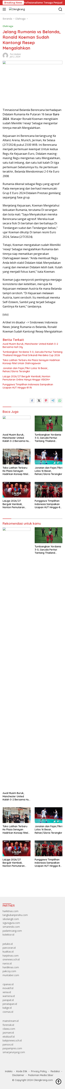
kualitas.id (8, 951)
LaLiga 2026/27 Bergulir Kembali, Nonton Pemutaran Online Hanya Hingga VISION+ (26, 378)
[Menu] (5, 9)
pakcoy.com (9, 971)
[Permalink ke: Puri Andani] (5, 55)
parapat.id (8, 1000)
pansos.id (8, 1044)
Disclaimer (18, 1075)
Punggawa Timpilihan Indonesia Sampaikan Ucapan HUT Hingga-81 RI (28, 386)
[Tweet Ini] (39, 400)
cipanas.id (8, 984)
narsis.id (7, 963)
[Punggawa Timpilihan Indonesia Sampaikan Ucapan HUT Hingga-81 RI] (49, 490)
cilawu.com (9, 1028)
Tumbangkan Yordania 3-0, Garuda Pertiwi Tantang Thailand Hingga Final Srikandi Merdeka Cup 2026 (32, 353)
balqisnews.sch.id (12, 1040)
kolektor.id (8, 934)
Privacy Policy (39, 1071)
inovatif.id (8, 988)
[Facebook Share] (32, 400)
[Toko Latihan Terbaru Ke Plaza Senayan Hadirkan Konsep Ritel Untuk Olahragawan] (17, 456)
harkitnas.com (10, 911)
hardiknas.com (11, 967)
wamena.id (9, 996)
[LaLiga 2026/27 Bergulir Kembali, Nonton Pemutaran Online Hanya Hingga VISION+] (17, 490)
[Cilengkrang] (16, 9)
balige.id (7, 1007)
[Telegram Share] (52, 400)
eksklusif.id (9, 1036)
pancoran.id (9, 947)
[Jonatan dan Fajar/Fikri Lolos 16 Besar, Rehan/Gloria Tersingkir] (49, 456)
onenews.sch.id (11, 959)
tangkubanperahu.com (15, 915)
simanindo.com (11, 926)
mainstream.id (11, 1021)
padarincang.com (12, 930)
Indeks (8, 1071)
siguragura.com (11, 923)
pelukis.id (8, 944)
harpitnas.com (11, 955)
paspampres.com (12, 1048)
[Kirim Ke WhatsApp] (59, 400)
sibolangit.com (11, 919)
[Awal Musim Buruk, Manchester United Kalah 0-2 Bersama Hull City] (17, 423)
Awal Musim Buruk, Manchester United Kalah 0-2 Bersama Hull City (30, 345)
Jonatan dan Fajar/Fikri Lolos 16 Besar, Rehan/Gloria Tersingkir (25, 370)
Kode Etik (21, 1071)
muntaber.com (11, 975)
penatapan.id (10, 1004)
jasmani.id (8, 1032)
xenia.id (7, 992)
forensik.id (8, 1025)
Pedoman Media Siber (40, 1075)
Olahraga (8, 26)
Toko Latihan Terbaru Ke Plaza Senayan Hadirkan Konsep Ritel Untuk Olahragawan (31, 362)
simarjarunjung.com (14, 1052)
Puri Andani (15, 54)
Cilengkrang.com (43, 1080)
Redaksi (55, 1071)
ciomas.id (8, 1011)
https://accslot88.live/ (14, 886)
